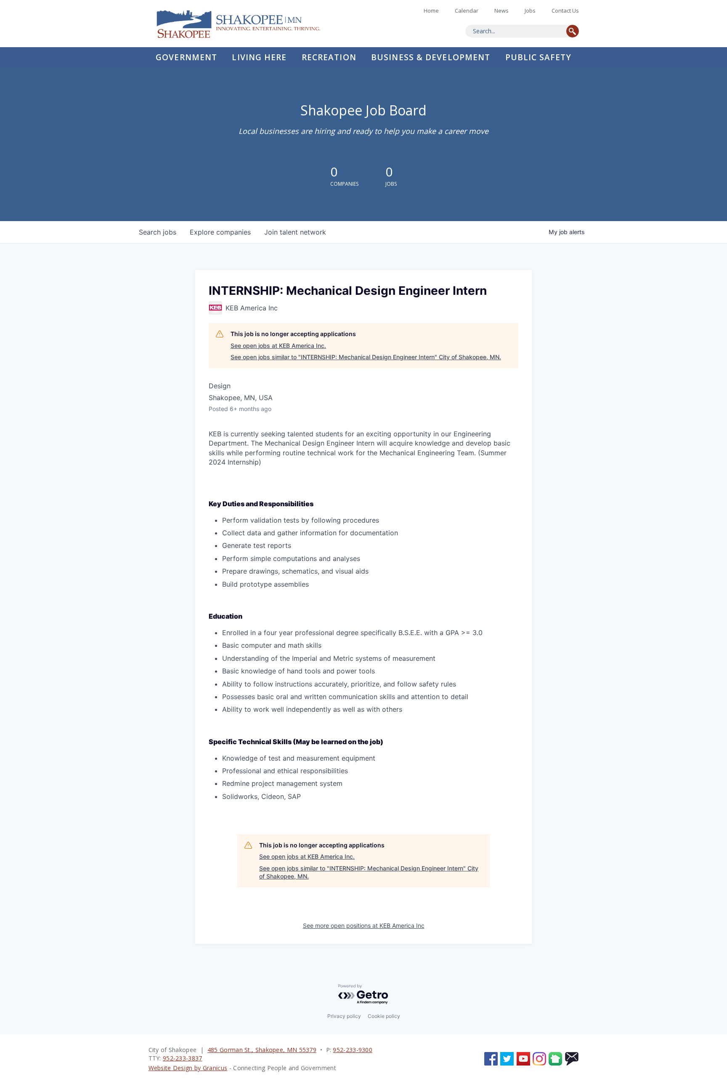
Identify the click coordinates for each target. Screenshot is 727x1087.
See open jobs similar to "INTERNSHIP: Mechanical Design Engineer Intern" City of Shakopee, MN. (366, 357)
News (501, 10)
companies (220, 232)
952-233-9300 (352, 1050)
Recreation (329, 57)
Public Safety (538, 57)
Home (245, 23)
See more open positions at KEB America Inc (364, 925)
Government (186, 57)
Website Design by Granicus (188, 1068)
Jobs (530, 10)
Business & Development (430, 57)
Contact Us (565, 10)
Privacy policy (344, 1016)
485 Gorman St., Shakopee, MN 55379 (261, 1050)
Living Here (259, 57)
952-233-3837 (182, 1058)
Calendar (466, 10)
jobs (157, 232)
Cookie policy (384, 1016)
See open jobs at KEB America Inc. (278, 345)
